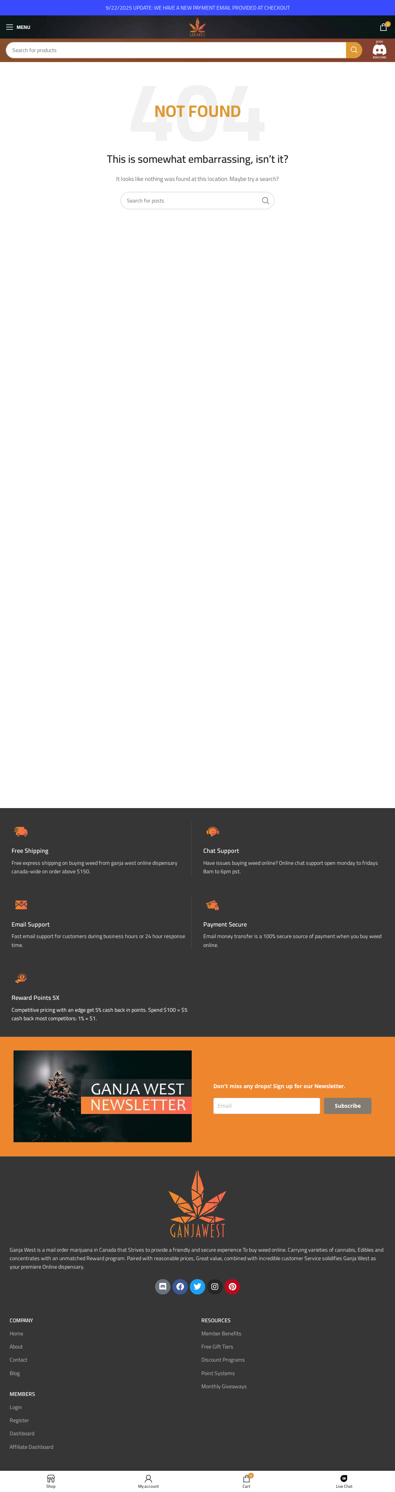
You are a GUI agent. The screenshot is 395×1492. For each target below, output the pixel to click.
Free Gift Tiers (217, 1347)
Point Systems (218, 1373)
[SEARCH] (354, 50)
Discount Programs (223, 1360)
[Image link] (379, 50)
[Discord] (162, 1287)
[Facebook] (180, 1287)
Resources (216, 1320)
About (16, 1347)
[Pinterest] (232, 1287)
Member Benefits (221, 1333)
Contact (18, 1360)
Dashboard (22, 1433)
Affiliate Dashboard (31, 1447)
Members (22, 1394)
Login (16, 1407)
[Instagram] (215, 1287)
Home (16, 1333)
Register (19, 1420)
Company (21, 1320)
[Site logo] (197, 27)
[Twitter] (197, 1287)
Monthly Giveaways (224, 1386)
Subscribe (348, 1105)
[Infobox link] (293, 849)
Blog (15, 1373)
